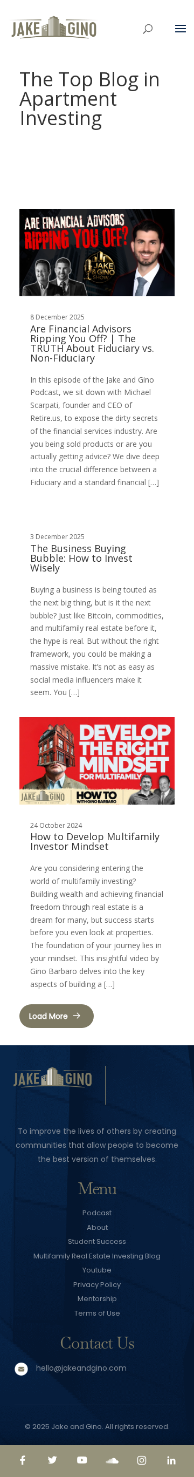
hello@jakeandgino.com (81, 1368)
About (97, 1227)
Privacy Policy (97, 1284)
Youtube (97, 1270)
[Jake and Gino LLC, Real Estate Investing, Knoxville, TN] (150, 1087)
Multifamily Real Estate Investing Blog (97, 1256)
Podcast (97, 1213)
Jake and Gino (76, 1426)
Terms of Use (97, 1313)
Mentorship (97, 1299)
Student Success (97, 1241)
